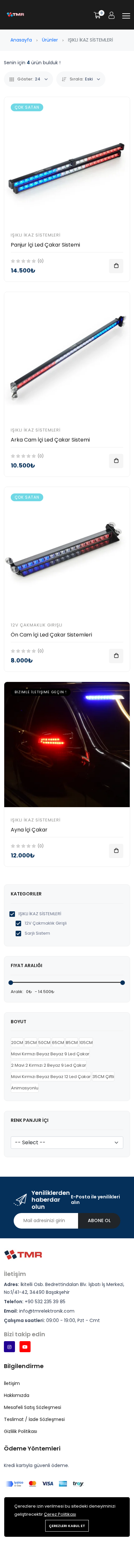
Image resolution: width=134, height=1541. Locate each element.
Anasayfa (21, 40)
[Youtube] (25, 1346)
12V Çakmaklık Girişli (36, 625)
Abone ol (99, 1220)
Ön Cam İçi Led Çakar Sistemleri (51, 634)
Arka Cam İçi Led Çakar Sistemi (50, 439)
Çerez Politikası (60, 1514)
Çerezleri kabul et (67, 1525)
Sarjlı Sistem (37, 933)
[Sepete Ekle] (116, 266)
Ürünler (50, 40)
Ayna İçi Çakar (29, 829)
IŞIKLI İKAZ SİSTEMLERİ (35, 235)
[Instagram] (9, 1346)
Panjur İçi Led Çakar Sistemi (45, 245)
